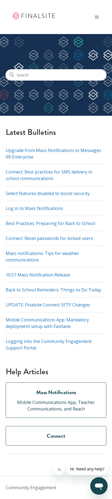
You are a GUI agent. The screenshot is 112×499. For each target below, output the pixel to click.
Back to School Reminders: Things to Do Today (53, 290)
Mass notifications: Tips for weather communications (42, 256)
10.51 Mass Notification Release (38, 275)
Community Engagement (31, 488)
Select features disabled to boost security (48, 193)
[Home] (33, 17)
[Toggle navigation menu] (96, 17)
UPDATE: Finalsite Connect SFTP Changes (48, 305)
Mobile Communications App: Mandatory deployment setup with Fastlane (47, 323)
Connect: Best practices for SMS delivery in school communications (49, 175)
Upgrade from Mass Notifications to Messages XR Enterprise (53, 153)
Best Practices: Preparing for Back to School (50, 223)
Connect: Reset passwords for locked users (49, 238)
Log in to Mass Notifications (34, 208)
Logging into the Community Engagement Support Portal (49, 344)
